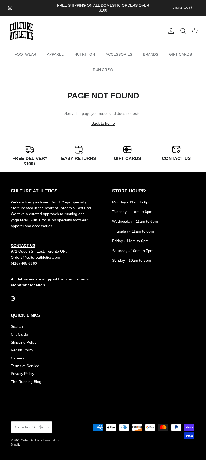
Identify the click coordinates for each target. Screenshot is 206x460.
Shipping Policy (23, 342)
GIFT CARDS (180, 54)
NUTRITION (84, 54)
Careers (17, 358)
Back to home (103, 123)
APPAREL (55, 54)
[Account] (170, 31)
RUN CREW (103, 69)
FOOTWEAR (25, 54)
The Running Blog (26, 381)
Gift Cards (19, 334)
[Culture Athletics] (21, 31)
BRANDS (150, 54)
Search (17, 326)
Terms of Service (25, 366)
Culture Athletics (31, 440)
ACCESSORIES (119, 54)
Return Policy (22, 350)
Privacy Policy (22, 373)
